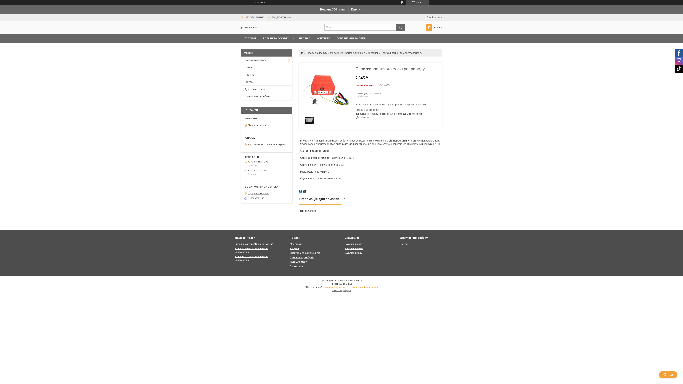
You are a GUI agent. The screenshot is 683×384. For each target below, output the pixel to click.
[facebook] (300, 191)
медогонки (365, 140)
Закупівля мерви (354, 248)
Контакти (323, 38)
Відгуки (249, 82)
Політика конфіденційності (364, 287)
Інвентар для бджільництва (305, 253)
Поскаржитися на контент (336, 287)
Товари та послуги (276, 38)
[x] (304, 191)
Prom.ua (358, 280)
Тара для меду (298, 261)
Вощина (294, 248)
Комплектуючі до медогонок (361, 53)
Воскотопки (296, 266)
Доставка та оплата (256, 89)
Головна (250, 38)
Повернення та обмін (352, 38)
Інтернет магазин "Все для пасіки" (254, 244)
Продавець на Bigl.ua (341, 284)
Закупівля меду (353, 253)
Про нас (304, 38)
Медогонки (336, 53)
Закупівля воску (354, 244)
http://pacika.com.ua (258, 193)
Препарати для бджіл (302, 257)
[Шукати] (400, 27)
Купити (355, 9)
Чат (671, 374)
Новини (249, 67)
